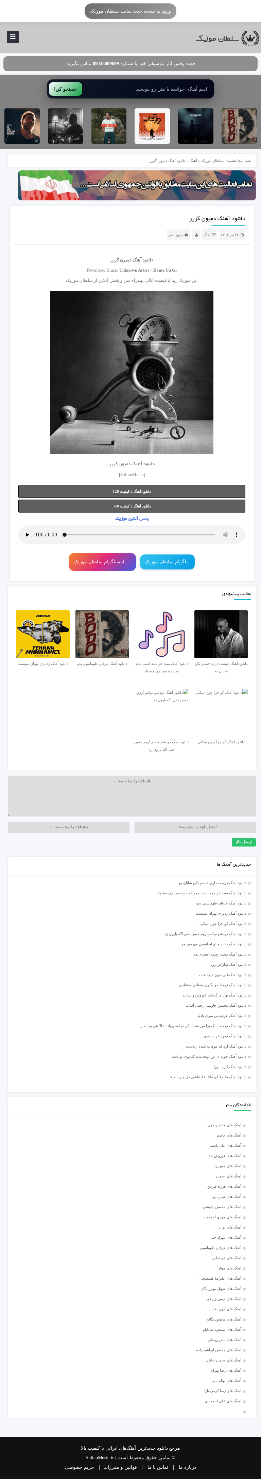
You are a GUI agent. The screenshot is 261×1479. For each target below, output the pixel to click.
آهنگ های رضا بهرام (226, 1370)
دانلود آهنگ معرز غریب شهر (224, 1036)
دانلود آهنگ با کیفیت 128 (132, 491)
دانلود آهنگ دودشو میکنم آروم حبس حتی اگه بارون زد (205, 934)
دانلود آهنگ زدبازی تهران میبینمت (220, 913)
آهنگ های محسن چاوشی (222, 1207)
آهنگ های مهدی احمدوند (222, 1217)
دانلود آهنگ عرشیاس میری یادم (222, 1015)
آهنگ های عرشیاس (226, 1258)
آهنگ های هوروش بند (225, 1156)
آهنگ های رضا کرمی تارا (222, 1391)
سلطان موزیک (212, 160)
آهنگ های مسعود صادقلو (222, 1329)
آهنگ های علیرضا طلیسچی (220, 1278)
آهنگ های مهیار (229, 1268)
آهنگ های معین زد (227, 1166)
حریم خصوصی (79, 1467)
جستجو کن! (65, 89)
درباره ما (187, 1467)
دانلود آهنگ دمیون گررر (217, 219)
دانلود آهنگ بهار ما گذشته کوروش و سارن (214, 995)
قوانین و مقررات (120, 1467)
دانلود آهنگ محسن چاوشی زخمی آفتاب (216, 1005)
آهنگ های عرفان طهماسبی (220, 1248)
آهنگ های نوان (230, 1227)
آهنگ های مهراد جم (226, 1237)
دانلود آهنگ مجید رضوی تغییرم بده (219, 954)
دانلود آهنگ (143, 259)
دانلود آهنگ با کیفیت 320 (132, 506)
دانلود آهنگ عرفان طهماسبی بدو (221, 903)
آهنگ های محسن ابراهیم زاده (218, 1350)
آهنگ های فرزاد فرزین (224, 1186)
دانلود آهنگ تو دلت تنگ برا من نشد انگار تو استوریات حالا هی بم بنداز (193, 1026)
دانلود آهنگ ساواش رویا (228, 964)
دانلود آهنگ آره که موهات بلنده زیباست (216, 1046)
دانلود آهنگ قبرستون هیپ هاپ (222, 975)
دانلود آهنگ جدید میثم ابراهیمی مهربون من (213, 944)
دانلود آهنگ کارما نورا (230, 1067)
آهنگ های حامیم (229, 1135)
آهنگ (193, 160)
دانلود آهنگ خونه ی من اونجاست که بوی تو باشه (209, 1056)
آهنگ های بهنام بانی (226, 1380)
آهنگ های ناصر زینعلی (224, 1340)
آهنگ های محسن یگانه (224, 1319)
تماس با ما (157, 1467)
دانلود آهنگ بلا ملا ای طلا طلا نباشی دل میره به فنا (207, 1077)
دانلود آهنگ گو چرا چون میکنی (222, 923)
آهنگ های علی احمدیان (224, 1401)
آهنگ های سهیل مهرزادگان (221, 1288)
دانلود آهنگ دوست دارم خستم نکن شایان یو (212, 883)
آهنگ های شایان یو (227, 1196)
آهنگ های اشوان (228, 1176)
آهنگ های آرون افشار (225, 1309)
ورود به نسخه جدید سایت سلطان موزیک (130, 11)
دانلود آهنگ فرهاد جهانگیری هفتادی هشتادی (212, 985)
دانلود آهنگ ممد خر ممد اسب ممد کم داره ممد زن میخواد (201, 893)
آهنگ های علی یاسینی (224, 1145)
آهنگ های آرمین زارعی (223, 1299)
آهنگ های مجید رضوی (224, 1125)
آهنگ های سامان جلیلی (223, 1360)
